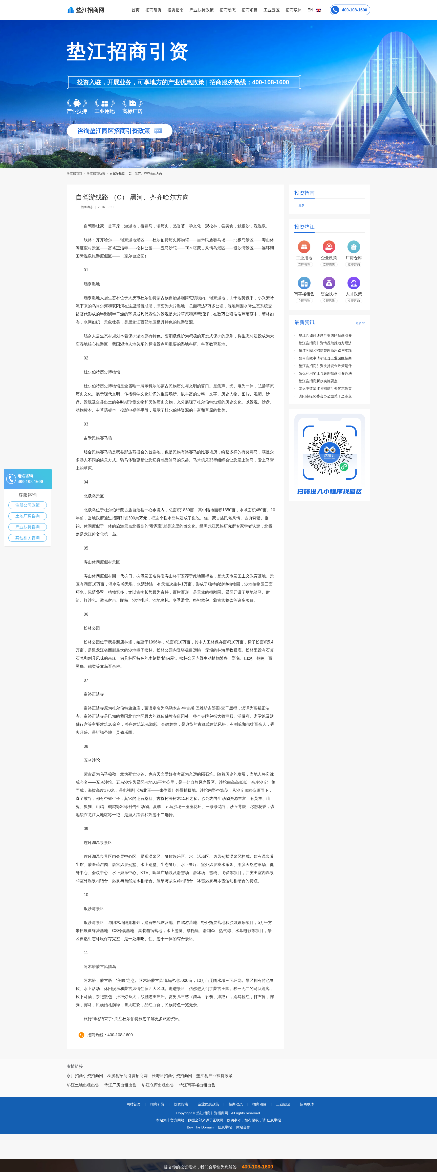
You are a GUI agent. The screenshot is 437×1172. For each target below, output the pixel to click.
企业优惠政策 (208, 1104)
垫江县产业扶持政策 (214, 1076)
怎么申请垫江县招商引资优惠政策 (325, 389)
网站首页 (133, 1104)
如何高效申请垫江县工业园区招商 (325, 358)
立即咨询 (304, 264)
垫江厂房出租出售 (120, 1085)
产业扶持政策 (201, 10)
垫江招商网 (75, 173)
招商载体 (307, 1104)
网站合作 (243, 1127)
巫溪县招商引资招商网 (127, 1076)
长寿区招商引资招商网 (172, 1076)
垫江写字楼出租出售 (197, 1085)
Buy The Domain (200, 1127)
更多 (301, 205)
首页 (136, 10)
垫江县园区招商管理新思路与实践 (325, 351)
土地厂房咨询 (27, 516)
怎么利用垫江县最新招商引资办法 (325, 373)
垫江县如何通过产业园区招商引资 (325, 335)
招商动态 (228, 10)
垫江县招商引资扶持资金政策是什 (325, 366)
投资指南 (175, 10)
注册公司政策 (27, 505)
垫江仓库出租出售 (158, 1085)
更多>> (360, 323)
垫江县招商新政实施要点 (318, 381)
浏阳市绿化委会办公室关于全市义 (325, 396)
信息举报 (225, 1127)
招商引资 (153, 10)
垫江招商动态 (96, 173)
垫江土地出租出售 (83, 1085)
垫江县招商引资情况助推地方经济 (325, 343)
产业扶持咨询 (27, 527)
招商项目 (250, 10)
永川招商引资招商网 (85, 1076)
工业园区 (272, 10)
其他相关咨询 (27, 538)
